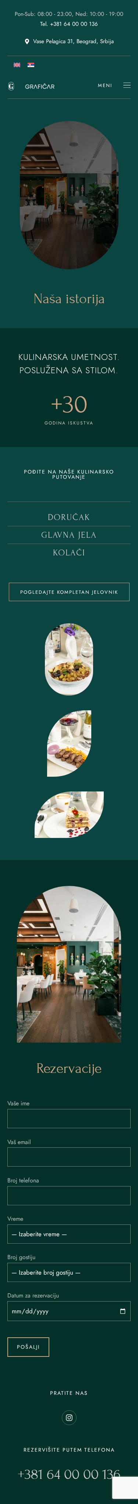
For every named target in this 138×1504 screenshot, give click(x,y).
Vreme (15, 1218)
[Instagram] (69, 1417)
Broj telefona (23, 1180)
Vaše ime (18, 1103)
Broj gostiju (21, 1257)
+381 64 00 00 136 (69, 1474)
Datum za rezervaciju (33, 1295)
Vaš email (19, 1142)
